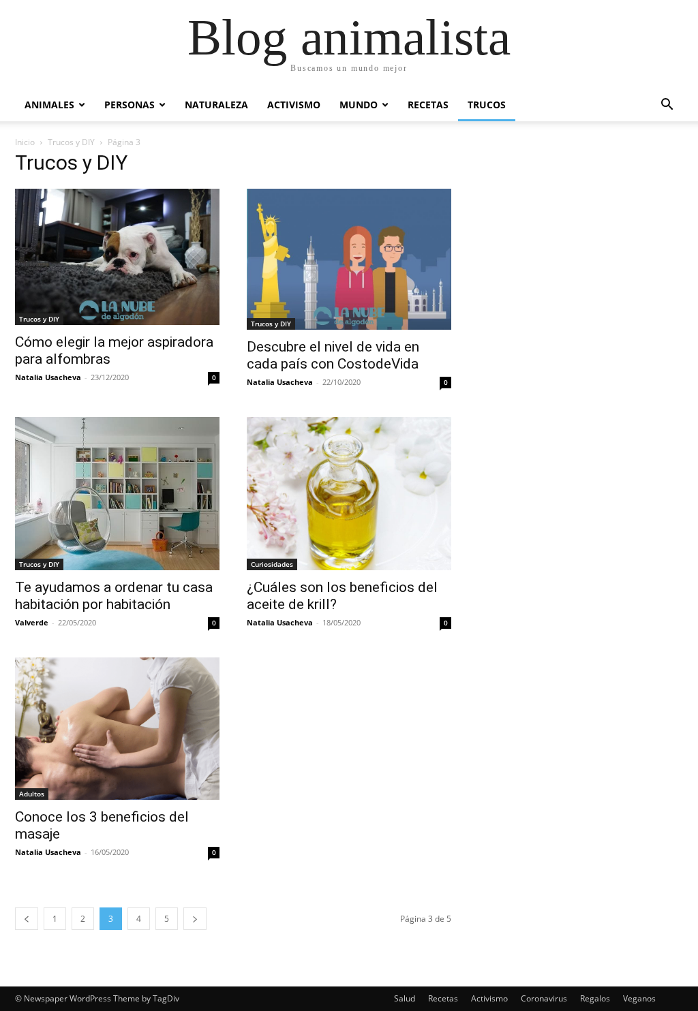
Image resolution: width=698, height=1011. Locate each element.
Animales (49, 104)
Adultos (31, 793)
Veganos (639, 998)
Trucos (487, 104)
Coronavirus (544, 998)
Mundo (358, 104)
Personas (129, 104)
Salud (404, 998)
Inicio (25, 142)
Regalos (595, 998)
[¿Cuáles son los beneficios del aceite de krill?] (349, 493)
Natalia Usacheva (48, 377)
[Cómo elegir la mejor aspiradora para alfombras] (117, 257)
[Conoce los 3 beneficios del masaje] (117, 728)
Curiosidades (272, 564)
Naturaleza (216, 104)
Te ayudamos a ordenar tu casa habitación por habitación (114, 595)
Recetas (428, 104)
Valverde (31, 622)
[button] (666, 105)
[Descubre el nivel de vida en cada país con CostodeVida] (349, 259)
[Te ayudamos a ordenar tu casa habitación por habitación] (117, 493)
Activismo (293, 104)
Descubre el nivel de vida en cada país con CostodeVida (333, 355)
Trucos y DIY (71, 142)
